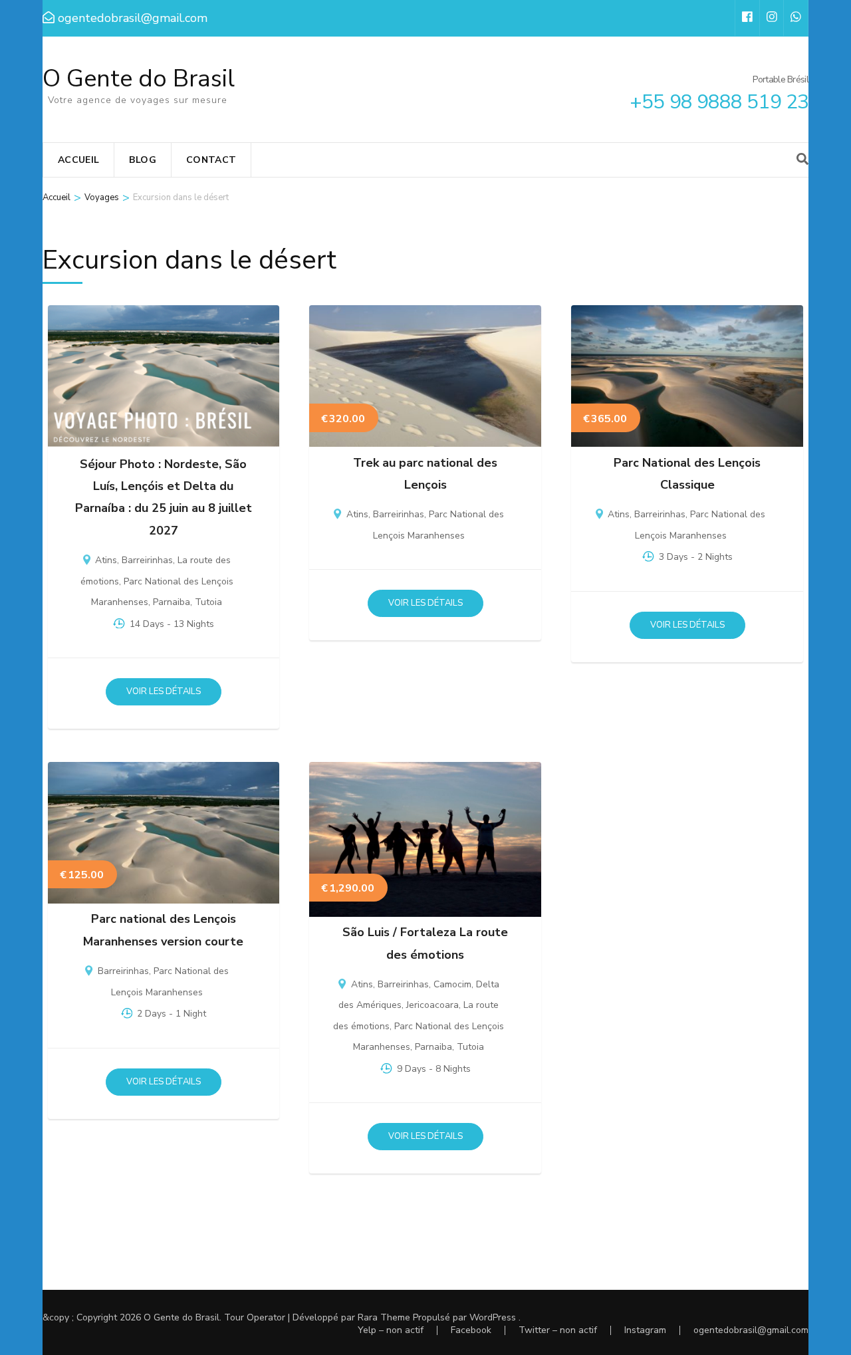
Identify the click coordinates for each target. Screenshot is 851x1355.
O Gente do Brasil (139, 78)
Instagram (645, 1330)
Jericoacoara (432, 1005)
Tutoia (208, 602)
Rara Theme (384, 1317)
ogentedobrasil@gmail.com (750, 1330)
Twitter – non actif (558, 1330)
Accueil (78, 160)
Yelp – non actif (391, 1330)
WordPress (492, 1317)
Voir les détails (163, 691)
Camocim (452, 984)
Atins (106, 560)
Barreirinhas (147, 560)
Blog (142, 160)
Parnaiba (171, 602)
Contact (211, 160)
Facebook (471, 1330)
